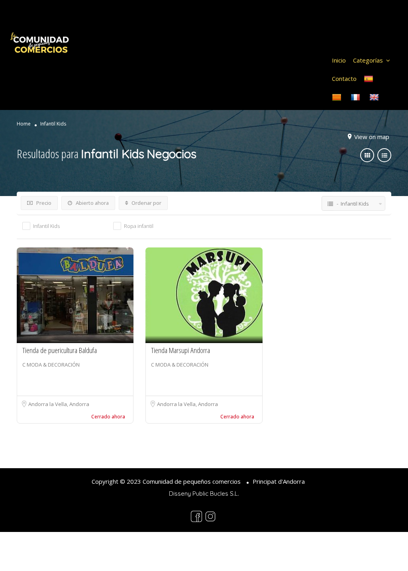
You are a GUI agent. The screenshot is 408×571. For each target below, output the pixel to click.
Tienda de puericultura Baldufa (59, 350)
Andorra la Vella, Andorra (58, 404)
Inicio (339, 60)
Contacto (344, 78)
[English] (375, 96)
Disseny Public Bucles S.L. (204, 493)
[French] (356, 96)
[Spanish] (369, 78)
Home (24, 124)
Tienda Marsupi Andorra (180, 350)
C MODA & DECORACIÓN (51, 364)
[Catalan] (337, 96)
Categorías (368, 60)
